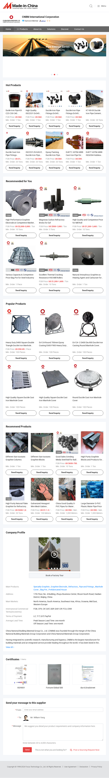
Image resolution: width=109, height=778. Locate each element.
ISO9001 (21, 687)
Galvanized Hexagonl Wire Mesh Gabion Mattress (40, 506)
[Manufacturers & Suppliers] (21, 5)
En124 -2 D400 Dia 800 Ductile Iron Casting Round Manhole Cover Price (88, 345)
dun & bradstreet (87, 687)
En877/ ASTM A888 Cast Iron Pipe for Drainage (74, 155)
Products (24, 29)
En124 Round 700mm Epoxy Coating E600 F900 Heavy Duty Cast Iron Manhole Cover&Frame (53, 345)
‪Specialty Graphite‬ (41, 586)
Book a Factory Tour (54, 575)
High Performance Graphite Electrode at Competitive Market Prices (20, 222)
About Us (37, 29)
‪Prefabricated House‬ (58, 589)
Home (8, 29)
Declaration (83, 766)
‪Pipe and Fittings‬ (86, 586)
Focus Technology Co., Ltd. (36, 766)
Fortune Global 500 (54, 687)
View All (9, 647)
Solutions (51, 29)
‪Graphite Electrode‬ (59, 586)
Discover (65, 29)
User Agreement (70, 766)
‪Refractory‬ (73, 586)
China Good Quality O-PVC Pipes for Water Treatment (65, 506)
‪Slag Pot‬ (43, 589)
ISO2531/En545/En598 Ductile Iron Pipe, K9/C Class (36, 155)
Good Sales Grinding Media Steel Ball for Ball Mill (66, 459)
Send (27, 749)
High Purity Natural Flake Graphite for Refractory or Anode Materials (17, 506)
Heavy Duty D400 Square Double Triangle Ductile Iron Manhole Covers (20, 345)
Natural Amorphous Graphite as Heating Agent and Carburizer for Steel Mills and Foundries (87, 277)
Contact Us (79, 29)
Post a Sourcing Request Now (84, 749)
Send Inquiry (14, 126)
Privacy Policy (96, 766)
